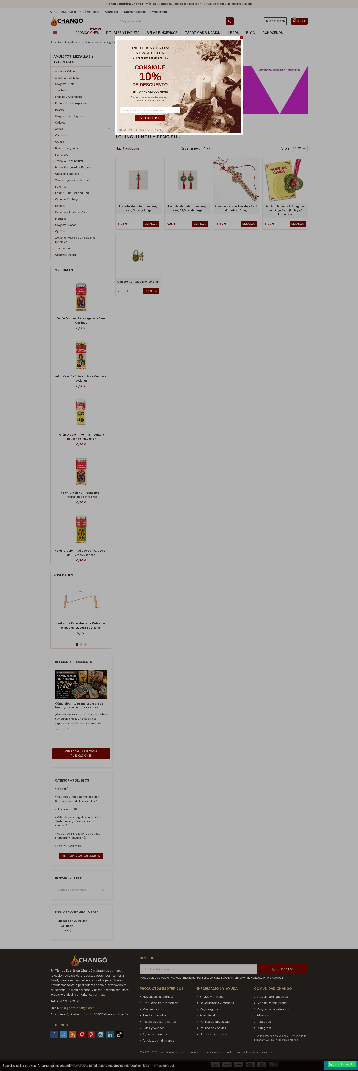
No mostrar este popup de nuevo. (152, 130)
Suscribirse (151, 118)
